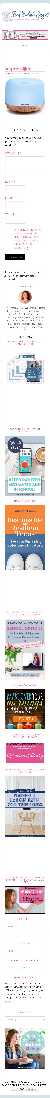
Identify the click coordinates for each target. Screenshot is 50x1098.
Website (11, 214)
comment (36, 73)
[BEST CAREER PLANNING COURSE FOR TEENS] (25, 837)
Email (10, 198)
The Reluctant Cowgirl (25, 16)
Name (10, 182)
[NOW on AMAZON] (25, 570)
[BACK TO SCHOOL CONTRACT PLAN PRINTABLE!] (25, 389)
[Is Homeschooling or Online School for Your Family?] (25, 680)
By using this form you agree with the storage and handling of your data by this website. (27, 238)
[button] (25, 45)
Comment (13, 153)
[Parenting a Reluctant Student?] (25, 496)
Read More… (25, 336)
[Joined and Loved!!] (25, 729)
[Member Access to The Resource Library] (25, 764)
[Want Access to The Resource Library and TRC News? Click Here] (25, 914)
